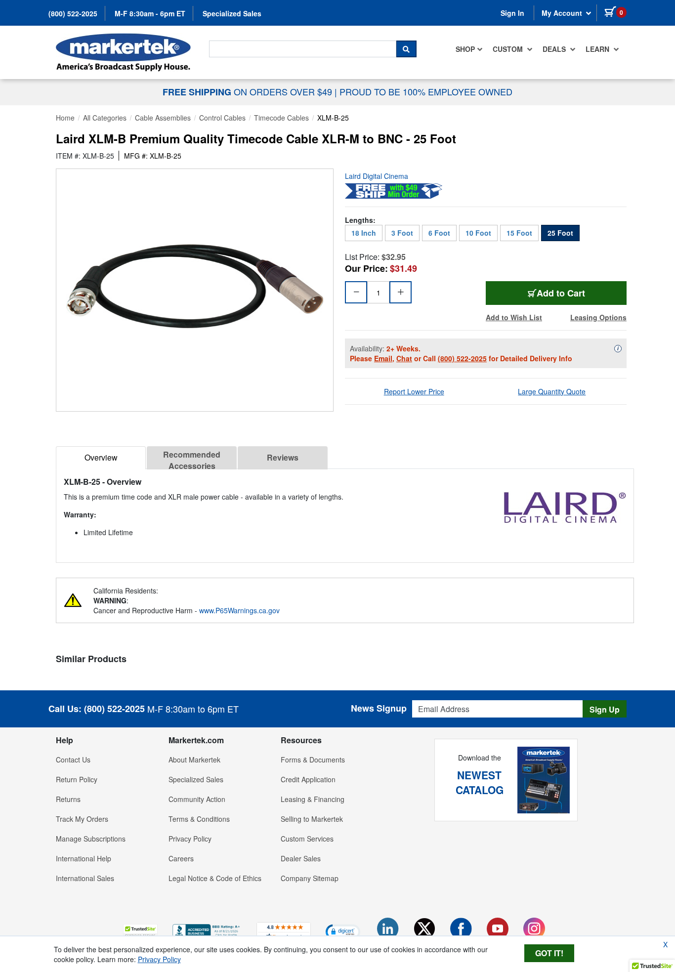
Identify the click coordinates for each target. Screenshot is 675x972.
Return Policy (76, 779)
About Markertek (194, 759)
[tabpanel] (345, 511)
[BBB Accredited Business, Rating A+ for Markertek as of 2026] (207, 930)
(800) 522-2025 (72, 13)
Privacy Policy (190, 839)
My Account (563, 13)
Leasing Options (598, 317)
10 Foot (478, 233)
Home (65, 118)
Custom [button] (509, 49)
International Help (83, 858)
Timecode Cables (281, 118)
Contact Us (73, 759)
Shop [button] (465, 49)
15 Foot (519, 233)
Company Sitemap (309, 878)
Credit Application (308, 779)
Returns (68, 799)
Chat (404, 358)
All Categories (105, 118)
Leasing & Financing (312, 799)
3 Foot (402, 233)
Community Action (197, 799)
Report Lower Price (414, 391)
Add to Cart (567, 292)
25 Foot (560, 233)
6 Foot (439, 233)
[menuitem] (469, 49)
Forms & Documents (313, 759)
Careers (181, 858)
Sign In (512, 13)
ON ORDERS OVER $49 (249, 91)
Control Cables (222, 118)
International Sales (85, 878)
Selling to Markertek (312, 819)
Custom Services (307, 839)
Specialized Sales (232, 13)
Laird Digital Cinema (376, 176)
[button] (140, 931)
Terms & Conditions (199, 819)
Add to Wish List (514, 317)
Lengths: (360, 220)
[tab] (101, 457)
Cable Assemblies (163, 118)
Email (383, 358)
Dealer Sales (301, 858)
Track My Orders (82, 819)
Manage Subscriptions (91, 839)
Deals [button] (555, 49)
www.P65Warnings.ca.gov (239, 610)
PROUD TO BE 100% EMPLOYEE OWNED (425, 91)
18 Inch (363, 233)
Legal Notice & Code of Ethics (215, 878)
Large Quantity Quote (552, 391)
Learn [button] (598, 49)
